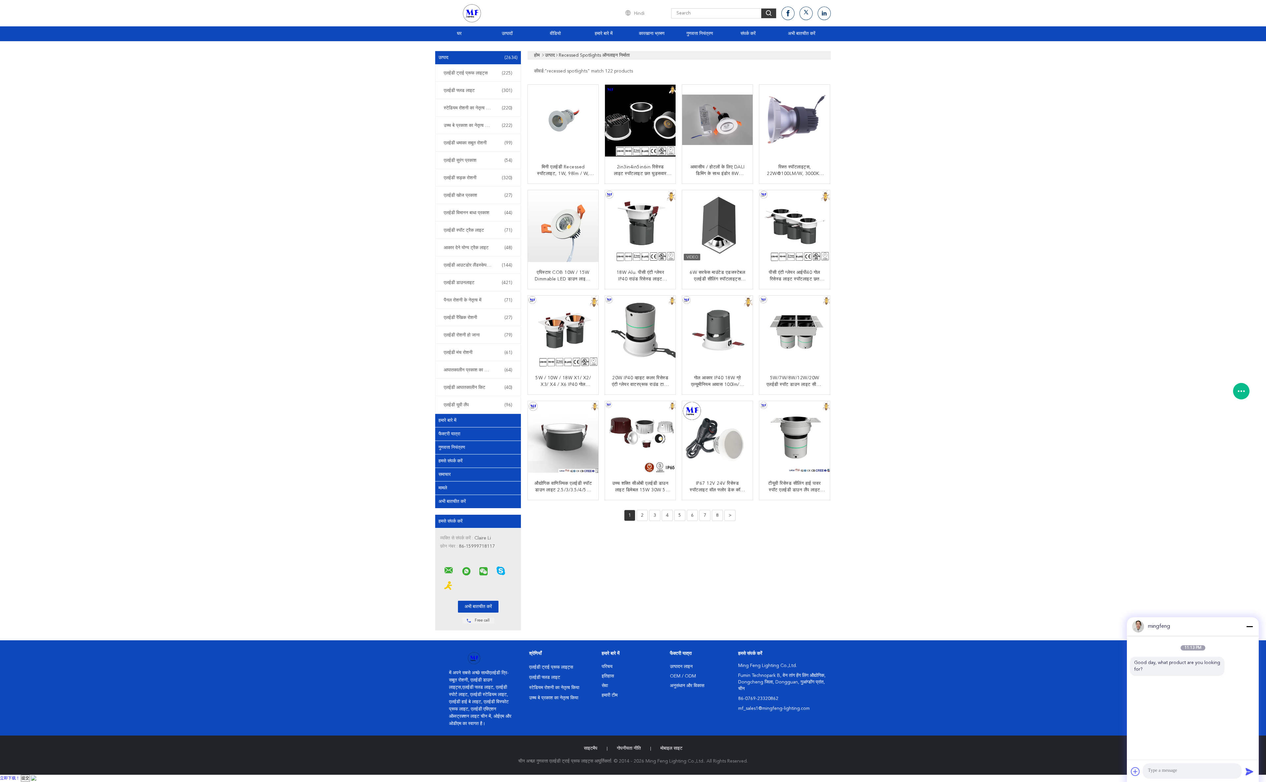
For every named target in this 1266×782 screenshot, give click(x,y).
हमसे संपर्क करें (450, 461)
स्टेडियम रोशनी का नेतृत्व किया (478, 108)
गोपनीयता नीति (629, 748)
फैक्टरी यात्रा (449, 434)
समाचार (444, 474)
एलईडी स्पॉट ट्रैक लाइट (478, 230)
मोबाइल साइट (671, 748)
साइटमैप (590, 748)
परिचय (607, 666)
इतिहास (608, 676)
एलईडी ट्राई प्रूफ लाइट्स (478, 73)
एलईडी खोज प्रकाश (478, 195)
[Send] (1249, 771)
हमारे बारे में (604, 33)
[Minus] (1249, 626)
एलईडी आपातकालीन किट (478, 387)
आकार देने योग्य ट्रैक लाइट (478, 248)
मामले (442, 488)
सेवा (605, 685)
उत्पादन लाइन (681, 666)
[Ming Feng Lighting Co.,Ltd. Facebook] (788, 13)
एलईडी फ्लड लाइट (478, 90)
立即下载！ (10, 778)
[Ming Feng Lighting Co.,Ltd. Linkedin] (824, 13)
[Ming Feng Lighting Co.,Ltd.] (448, 570)
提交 (25, 778)
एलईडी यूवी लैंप (478, 405)
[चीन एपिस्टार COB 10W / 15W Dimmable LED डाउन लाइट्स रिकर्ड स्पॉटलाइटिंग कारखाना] (564, 226)
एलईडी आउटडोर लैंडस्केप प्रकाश (478, 265)
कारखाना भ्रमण (652, 33)
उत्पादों (507, 33)
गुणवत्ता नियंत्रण (699, 33)
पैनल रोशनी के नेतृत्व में (478, 300)
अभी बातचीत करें (801, 33)
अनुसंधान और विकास (687, 685)
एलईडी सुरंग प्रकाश (478, 160)
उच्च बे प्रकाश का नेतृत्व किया (478, 125)
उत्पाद (478, 57)
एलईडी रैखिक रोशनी (478, 317)
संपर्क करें (748, 33)
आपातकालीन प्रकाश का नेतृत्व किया (478, 370)
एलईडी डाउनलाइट (478, 282)
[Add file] (1135, 771)
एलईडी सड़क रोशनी (478, 178)
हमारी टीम (610, 695)
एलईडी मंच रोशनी (478, 352)
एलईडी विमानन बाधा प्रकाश (478, 213)
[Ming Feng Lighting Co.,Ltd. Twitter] (806, 13)
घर (459, 33)
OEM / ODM (683, 676)
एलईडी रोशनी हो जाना (478, 335)
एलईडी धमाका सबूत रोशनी (478, 143)
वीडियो (555, 33)
